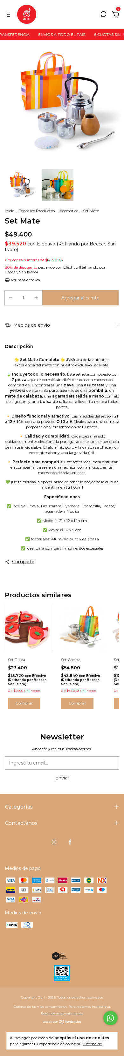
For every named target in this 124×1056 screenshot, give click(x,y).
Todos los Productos (37, 210)
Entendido (92, 1043)
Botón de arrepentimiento (62, 1013)
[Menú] (10, 15)
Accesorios (68, 210)
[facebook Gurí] (69, 842)
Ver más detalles (25, 279)
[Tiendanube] (62, 1022)
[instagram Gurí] (54, 842)
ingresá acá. (101, 1007)
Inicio (9, 210)
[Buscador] (103, 15)
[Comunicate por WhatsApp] (110, 1018)
